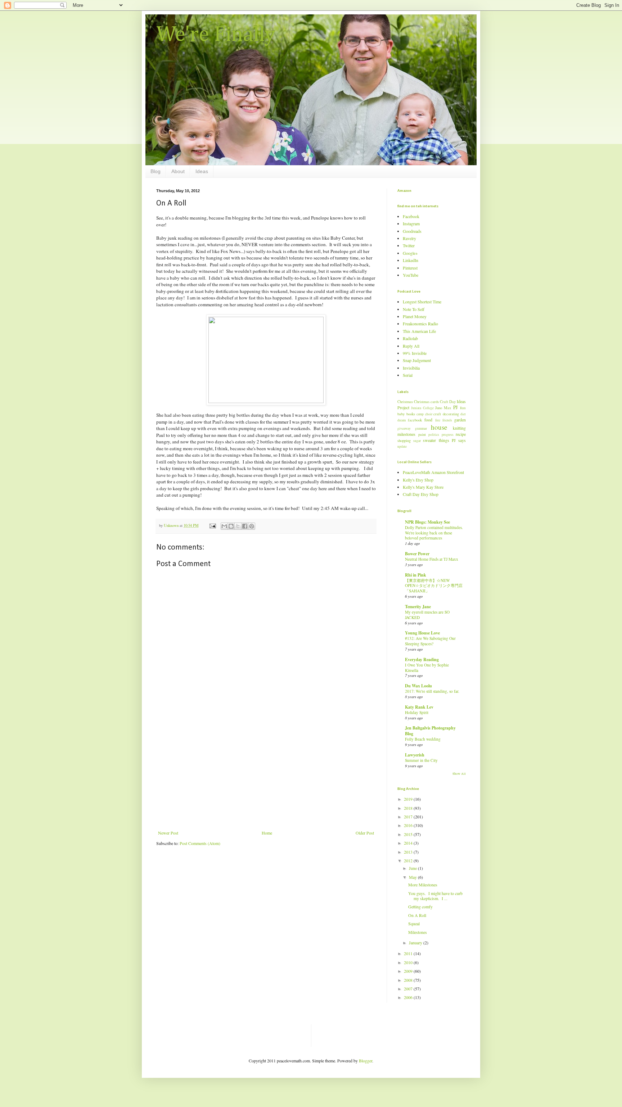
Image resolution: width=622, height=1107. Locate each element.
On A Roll (417, 915)
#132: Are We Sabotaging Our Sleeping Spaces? (430, 641)
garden (460, 420)
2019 (409, 799)
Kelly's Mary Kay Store (423, 487)
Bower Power (417, 554)
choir (428, 414)
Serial (408, 375)
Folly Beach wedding (423, 739)
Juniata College (422, 408)
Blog (155, 171)
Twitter (409, 245)
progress (448, 434)
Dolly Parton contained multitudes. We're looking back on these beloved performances (434, 533)
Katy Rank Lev (419, 707)
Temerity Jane (418, 607)
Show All (459, 774)
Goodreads (412, 231)
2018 (409, 808)
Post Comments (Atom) (200, 843)
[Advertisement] (266, 776)
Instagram (411, 223)
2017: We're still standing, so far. (432, 691)
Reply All (411, 346)
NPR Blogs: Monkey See (427, 522)
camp (420, 414)
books (410, 413)
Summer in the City (421, 760)
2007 (409, 988)
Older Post (365, 833)
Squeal (414, 923)
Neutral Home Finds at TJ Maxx (431, 559)
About (178, 171)
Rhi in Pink (415, 575)
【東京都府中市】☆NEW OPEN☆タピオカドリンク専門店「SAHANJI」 (434, 586)
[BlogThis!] (231, 526)
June (413, 868)
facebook (415, 420)
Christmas (405, 401)
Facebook (411, 216)
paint (422, 434)
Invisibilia (411, 368)
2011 (409, 953)
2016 (409, 825)
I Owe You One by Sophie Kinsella (427, 667)
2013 (409, 852)
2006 (409, 997)
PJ (455, 407)
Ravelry (409, 238)
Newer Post (168, 833)
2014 (409, 843)
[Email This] (224, 526)
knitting (459, 428)
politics (433, 434)
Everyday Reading (422, 659)
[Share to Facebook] (244, 526)
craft (437, 413)
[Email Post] (212, 525)
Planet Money (415, 316)
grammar (421, 428)
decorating (451, 413)
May (413, 877)
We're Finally (215, 35)
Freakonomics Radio (420, 323)
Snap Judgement (417, 360)
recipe (461, 434)
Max (447, 407)
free (437, 420)
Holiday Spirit (416, 712)
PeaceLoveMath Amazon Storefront (433, 472)
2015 (409, 834)
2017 (409, 816)
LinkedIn (410, 260)
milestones (406, 434)
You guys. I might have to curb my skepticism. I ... (435, 895)
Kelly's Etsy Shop (418, 480)
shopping (404, 440)
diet (463, 414)
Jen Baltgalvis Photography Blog (430, 731)
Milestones (417, 932)
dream (401, 420)
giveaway (404, 428)
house (439, 427)
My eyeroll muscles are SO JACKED (427, 614)
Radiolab (410, 338)
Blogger (365, 1060)
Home (267, 833)
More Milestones (422, 884)
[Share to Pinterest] (251, 526)
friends (447, 420)
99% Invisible (415, 353)
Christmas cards (426, 401)
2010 (409, 962)
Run (463, 408)
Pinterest (410, 268)
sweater (429, 440)
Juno (438, 407)
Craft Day (448, 401)
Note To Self (413, 309)
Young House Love (422, 633)
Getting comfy (420, 906)
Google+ (410, 253)
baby (401, 413)
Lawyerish (414, 755)
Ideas (201, 171)
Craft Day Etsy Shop (420, 494)
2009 (409, 971)
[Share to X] (238, 526)
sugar (417, 440)
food (428, 420)
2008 (409, 980)
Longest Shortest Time (422, 301)
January (416, 942)
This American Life (419, 331)
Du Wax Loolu (418, 686)
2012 (409, 860)
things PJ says (452, 440)
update (402, 446)
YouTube (410, 275)
